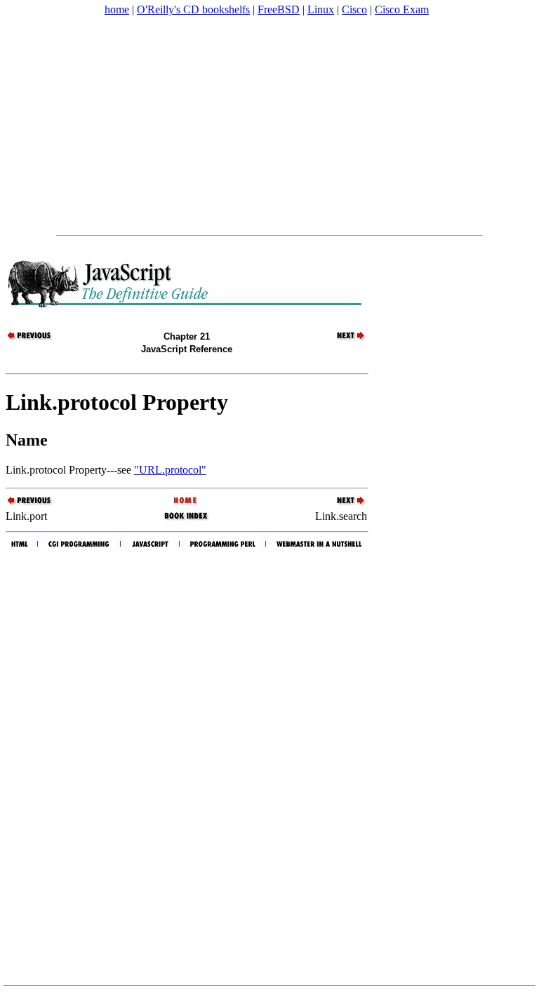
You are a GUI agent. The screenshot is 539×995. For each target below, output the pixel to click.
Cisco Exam (402, 9)
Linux (320, 9)
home (117, 9)
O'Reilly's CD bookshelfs (193, 9)
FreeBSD (279, 9)
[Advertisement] (269, 125)
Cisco (354, 9)
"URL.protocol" (170, 470)
